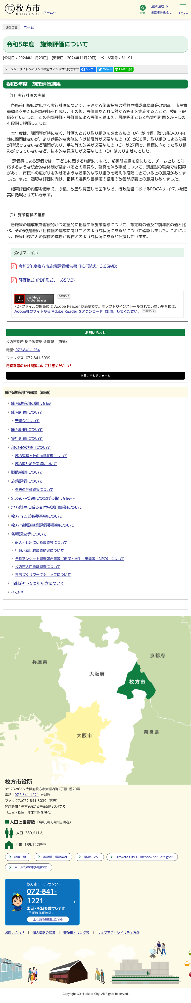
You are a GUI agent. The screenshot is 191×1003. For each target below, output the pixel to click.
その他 (17, 592)
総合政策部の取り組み (31, 403)
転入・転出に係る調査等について (41, 542)
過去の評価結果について (34, 489)
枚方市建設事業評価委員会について (43, 525)
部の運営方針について (31, 447)
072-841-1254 (27, 350)
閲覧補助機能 (160, 12)
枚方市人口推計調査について (37, 566)
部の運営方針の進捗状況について (41, 456)
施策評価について (27, 481)
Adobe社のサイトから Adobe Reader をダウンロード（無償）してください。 (84, 311)
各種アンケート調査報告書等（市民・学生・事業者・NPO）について (69, 559)
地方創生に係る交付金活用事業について (47, 507)
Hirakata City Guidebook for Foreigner (144, 857)
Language (157, 5)
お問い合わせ (14, 932)
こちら (48, 919)
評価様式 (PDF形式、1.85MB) (47, 280)
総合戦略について (27, 430)
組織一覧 (20, 857)
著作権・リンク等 (76, 932)
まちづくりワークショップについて (43, 574)
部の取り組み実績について (36, 464)
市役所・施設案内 (55, 857)
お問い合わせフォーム (95, 375)
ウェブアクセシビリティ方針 (118, 932)
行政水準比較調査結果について (39, 550)
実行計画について (27, 438)
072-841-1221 (27, 794)
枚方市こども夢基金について (37, 516)
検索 (142, 13)
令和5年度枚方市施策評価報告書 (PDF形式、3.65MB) (68, 266)
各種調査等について (29, 534)
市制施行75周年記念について (37, 583)
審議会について (27, 421)
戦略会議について (27, 472)
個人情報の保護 (44, 932)
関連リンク (91, 857)
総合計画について (27, 412)
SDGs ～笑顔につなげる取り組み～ (43, 498)
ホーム (28, 27)
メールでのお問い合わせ (30, 867)
